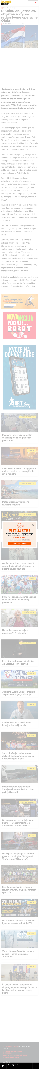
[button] (33, 525)
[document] (19, 534)
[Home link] (6, 2)
